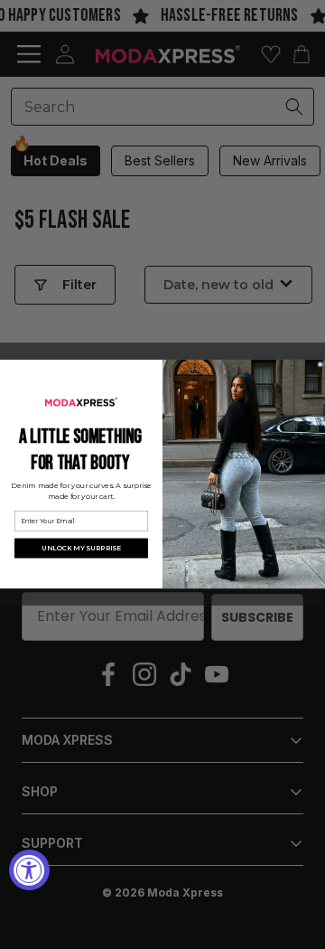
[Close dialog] (320, 365)
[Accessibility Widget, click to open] (29, 870)
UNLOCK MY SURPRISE (81, 549)
